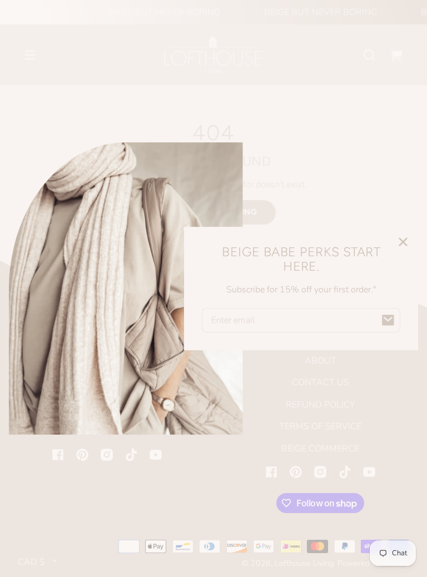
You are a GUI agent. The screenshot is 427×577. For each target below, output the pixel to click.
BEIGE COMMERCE (320, 448)
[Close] (403, 242)
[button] (369, 55)
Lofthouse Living (304, 563)
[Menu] (30, 55)
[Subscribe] (388, 320)
